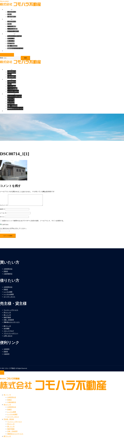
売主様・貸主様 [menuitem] (9, 419)
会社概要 (6, 328)
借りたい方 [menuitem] (7, 404)
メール (3, 213)
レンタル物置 (11, 26)
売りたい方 (11, 38)
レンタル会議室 (12, 29)
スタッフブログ (9, 331)
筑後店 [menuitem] (9, 400)
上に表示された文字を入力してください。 (14, 228)
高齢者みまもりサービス (15, 48)
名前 (2, 209)
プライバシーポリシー (11, 333)
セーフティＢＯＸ (13, 31)
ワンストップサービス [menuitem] (14, 421)
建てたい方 (7, 51)
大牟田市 (6, 349)
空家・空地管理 (12, 46)
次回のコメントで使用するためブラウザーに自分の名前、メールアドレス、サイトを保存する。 (33, 220)
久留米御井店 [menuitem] (11, 402)
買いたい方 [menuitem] (7, 395)
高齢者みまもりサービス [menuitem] (15, 434)
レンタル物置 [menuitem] (11, 412)
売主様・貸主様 (9, 34)
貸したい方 (11, 41)
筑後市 (6, 351)
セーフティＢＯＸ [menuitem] (13, 417)
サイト (2, 217)
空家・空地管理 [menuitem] (12, 431)
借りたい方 (7, 19)
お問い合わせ (7, 54)
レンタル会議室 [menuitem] (12, 414)
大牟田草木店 (11, 12)
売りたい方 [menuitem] (11, 424)
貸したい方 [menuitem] (11, 426)
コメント (4, 205)
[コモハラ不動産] (20, 5)
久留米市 (6, 354)
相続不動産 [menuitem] (11, 429)
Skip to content (4, 1)
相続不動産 (11, 43)
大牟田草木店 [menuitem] (11, 397)
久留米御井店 (11, 16)
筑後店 (9, 14)
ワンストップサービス (14, 36)
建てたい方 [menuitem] (7, 436)
